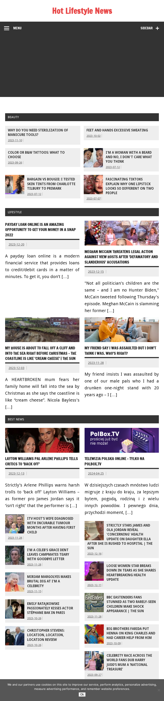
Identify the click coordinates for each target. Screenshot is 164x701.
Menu (17, 28)
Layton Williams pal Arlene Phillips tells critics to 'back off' (41, 461)
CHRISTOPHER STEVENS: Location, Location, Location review (45, 635)
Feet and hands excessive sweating (117, 130)
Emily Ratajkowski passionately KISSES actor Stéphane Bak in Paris (50, 608)
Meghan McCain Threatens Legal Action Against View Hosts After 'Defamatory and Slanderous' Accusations (121, 257)
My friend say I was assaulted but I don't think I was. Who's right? (120, 350)
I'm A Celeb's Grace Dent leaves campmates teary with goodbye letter (48, 554)
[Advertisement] (82, 67)
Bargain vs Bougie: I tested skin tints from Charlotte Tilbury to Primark (51, 184)
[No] (159, 690)
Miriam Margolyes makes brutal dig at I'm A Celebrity (49, 581)
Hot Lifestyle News (82, 10)
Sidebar (147, 28)
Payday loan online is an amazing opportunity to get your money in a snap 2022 (40, 230)
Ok (82, 694)
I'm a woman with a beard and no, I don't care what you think (129, 157)
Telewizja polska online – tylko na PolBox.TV (114, 461)
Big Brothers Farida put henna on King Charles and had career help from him (131, 633)
